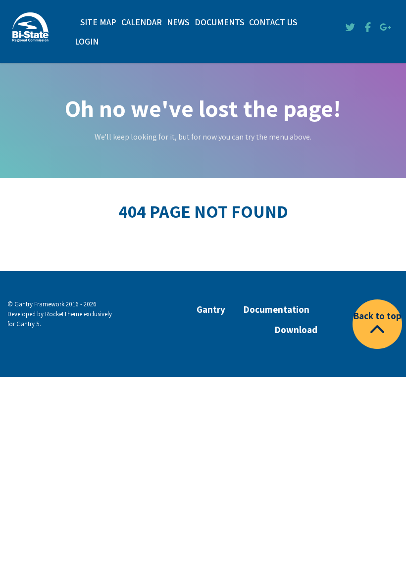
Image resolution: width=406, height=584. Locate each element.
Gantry (211, 309)
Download (295, 330)
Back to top (377, 316)
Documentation (276, 309)
